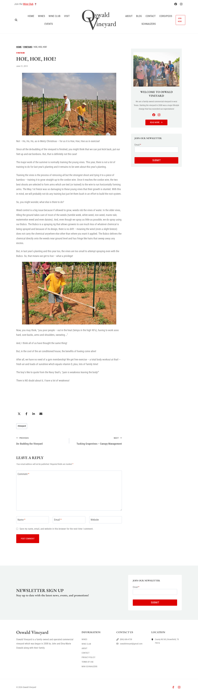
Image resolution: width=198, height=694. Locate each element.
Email (58, 519)
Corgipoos (165, 16)
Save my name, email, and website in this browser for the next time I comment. (56, 528)
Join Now (180, 19)
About (128, 16)
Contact (151, 16)
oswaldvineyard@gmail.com (131, 644)
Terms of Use (87, 662)
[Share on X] (19, 414)
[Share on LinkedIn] (34, 414)
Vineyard (20, 53)
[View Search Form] (16, 20)
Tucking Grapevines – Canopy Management (99, 441)
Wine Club (28, 4)
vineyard (22, 426)
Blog (139, 16)
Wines (41, 16)
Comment (23, 474)
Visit (67, 16)
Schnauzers (148, 23)
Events (48, 23)
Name (21, 519)
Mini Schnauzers (89, 666)
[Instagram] (181, 4)
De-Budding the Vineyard (29, 441)
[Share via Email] (41, 414)
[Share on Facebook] (26, 414)
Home (31, 16)
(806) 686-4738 (126, 639)
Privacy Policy (88, 657)
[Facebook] (175, 4)
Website (95, 519)
